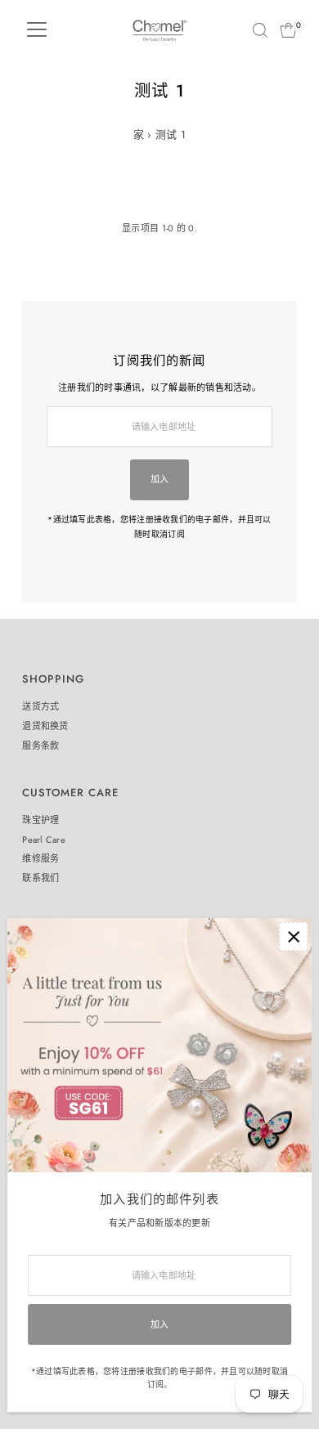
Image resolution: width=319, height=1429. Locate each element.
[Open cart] (288, 30)
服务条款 (40, 745)
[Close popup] (293, 936)
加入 (160, 479)
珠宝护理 (40, 819)
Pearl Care (43, 839)
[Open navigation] (37, 30)
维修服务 (40, 858)
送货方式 (40, 706)
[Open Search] (260, 30)
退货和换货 (45, 725)
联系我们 (40, 878)
